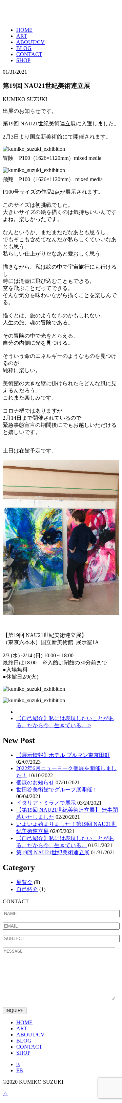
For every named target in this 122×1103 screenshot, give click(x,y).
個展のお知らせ (35, 782)
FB (19, 1070)
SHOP (23, 60)
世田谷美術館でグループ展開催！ (57, 789)
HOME (24, 30)
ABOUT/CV (30, 42)
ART (21, 36)
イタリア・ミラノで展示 (46, 803)
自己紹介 (27, 889)
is (18, 1064)
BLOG (24, 48)
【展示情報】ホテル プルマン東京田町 (63, 755)
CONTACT (29, 54)
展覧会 (24, 882)
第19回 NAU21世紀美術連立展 (52, 852)
